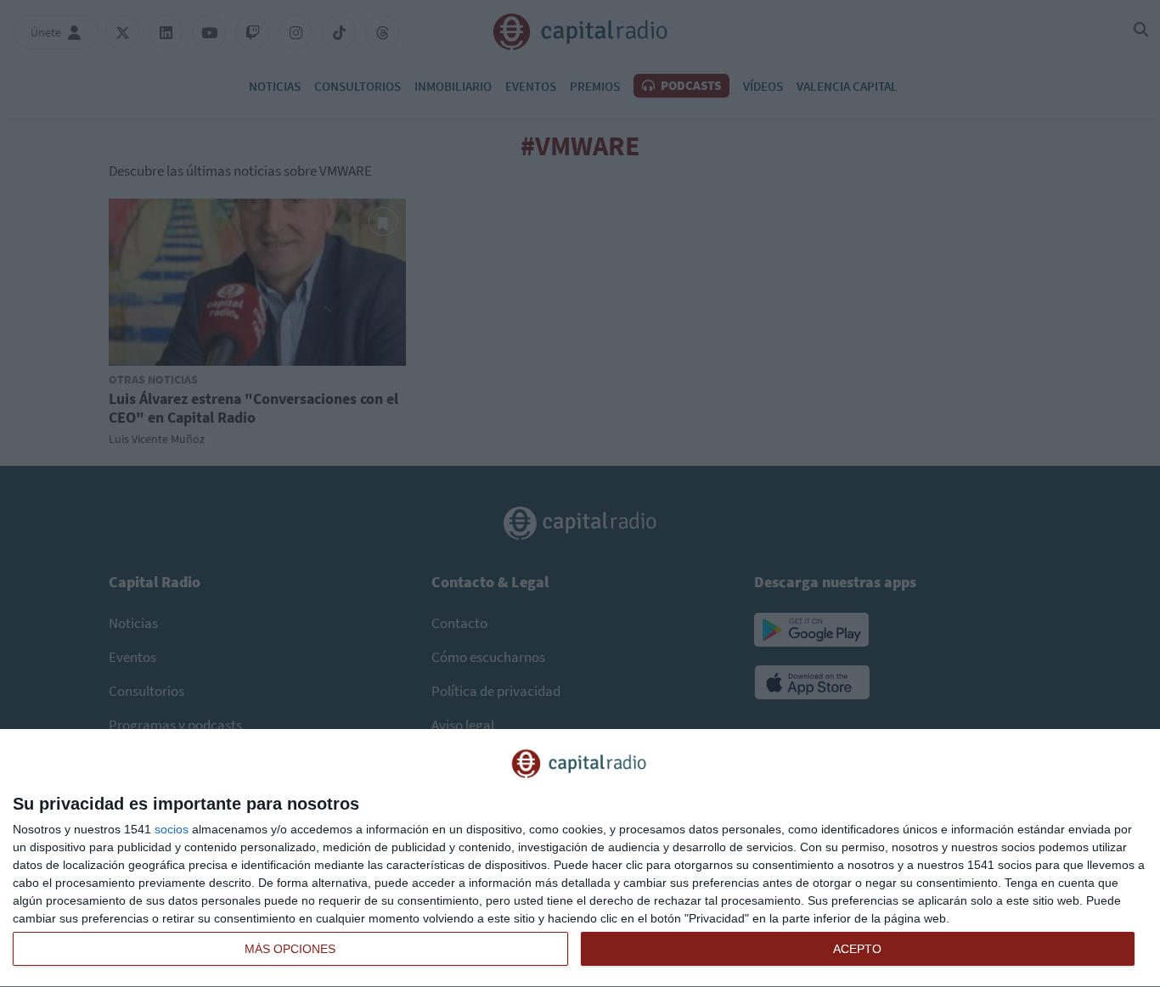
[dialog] (580, 858)
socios (172, 829)
